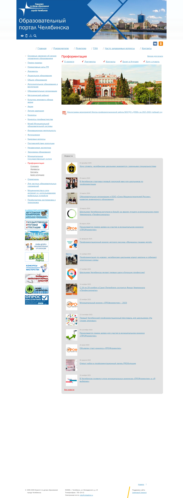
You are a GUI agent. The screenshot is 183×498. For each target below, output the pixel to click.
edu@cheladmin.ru (86, 495)
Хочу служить (152, 61)
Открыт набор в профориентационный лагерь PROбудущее (108, 363)
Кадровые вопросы (36, 139)
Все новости (69, 390)
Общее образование (37, 80)
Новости (68, 156)
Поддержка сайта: (138, 490)
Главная (42, 48)
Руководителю (61, 48)
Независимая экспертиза (39, 147)
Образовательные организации (42, 91)
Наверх (141, 485)
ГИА (95, 48)
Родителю (81, 48)
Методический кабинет (38, 95)
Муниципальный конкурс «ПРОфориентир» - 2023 (103, 303)
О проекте (69, 61)
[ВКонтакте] (155, 43)
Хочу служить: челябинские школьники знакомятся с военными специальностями (118, 166)
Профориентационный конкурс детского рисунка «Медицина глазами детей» (116, 242)
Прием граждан (35, 63)
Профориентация (36, 163)
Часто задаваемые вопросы (120, 48)
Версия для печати (155, 56)
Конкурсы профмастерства (40, 119)
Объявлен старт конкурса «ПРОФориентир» (100, 348)
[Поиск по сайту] (35, 36)
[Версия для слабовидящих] (22, 36)
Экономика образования (39, 152)
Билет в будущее (131, 61)
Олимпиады (33, 179)
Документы (90, 61)
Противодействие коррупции (41, 143)
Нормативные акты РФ (38, 67)
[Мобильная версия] (26, 36)
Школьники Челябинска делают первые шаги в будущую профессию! (112, 272)
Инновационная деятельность (42, 130)
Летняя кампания (36, 111)
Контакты (147, 48)
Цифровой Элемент (139, 492)
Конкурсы (32, 115)
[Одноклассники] (161, 43)
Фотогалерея (34, 135)
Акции (30, 106)
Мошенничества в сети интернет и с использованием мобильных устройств (42, 193)
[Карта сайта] (31, 36)
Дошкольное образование (40, 75)
